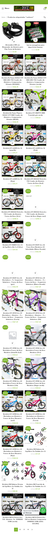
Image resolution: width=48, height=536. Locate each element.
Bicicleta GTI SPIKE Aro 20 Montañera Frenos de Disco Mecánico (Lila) (12, 383)
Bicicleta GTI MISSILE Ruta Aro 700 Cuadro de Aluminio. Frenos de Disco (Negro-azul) (35, 214)
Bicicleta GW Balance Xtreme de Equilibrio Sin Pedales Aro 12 (12, 486)
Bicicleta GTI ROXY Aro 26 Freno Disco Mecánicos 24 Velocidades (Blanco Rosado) (35, 247)
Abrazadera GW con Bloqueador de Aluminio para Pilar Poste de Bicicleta (12, 47)
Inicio (4, 17)
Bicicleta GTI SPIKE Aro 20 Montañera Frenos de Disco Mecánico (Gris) (35, 350)
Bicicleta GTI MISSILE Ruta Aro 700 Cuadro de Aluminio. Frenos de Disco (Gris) (12, 214)
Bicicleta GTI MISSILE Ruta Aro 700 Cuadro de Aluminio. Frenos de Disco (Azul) (35, 181)
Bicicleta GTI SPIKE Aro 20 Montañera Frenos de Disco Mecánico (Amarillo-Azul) (12, 350)
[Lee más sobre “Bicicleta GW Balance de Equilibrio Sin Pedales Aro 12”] (35, 444)
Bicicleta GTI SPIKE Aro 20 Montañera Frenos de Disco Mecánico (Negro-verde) (35, 383)
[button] (13, 40)
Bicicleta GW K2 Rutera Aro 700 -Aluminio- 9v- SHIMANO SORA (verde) (12, 519)
